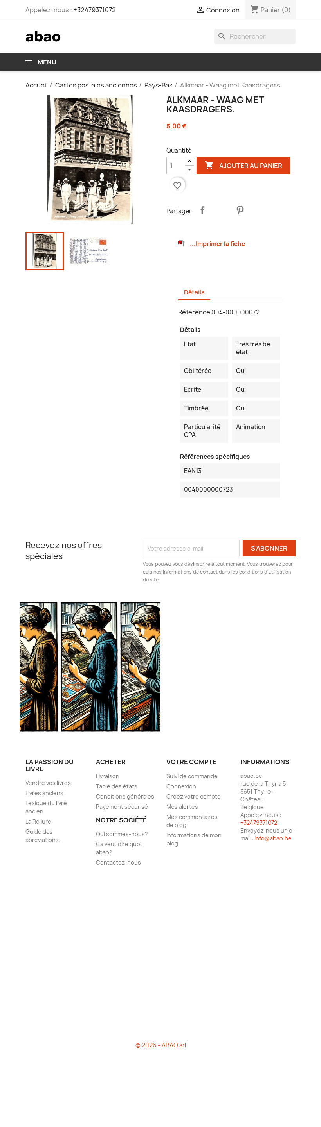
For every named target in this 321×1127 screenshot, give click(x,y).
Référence (194, 312)
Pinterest (240, 210)
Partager (202, 210)
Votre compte (191, 762)
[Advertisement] (160, 957)
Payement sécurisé (122, 806)
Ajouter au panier (243, 165)
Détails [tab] (194, 292)
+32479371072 (94, 9)
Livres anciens (44, 793)
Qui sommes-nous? (122, 834)
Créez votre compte (193, 796)
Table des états (116, 786)
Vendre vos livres (48, 782)
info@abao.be (273, 838)
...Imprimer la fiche (217, 244)
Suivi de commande (192, 776)
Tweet (221, 210)
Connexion (181, 786)
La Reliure (38, 821)
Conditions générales (125, 796)
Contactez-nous (118, 862)
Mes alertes (182, 806)
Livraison (107, 776)
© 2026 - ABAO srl (160, 1045)
